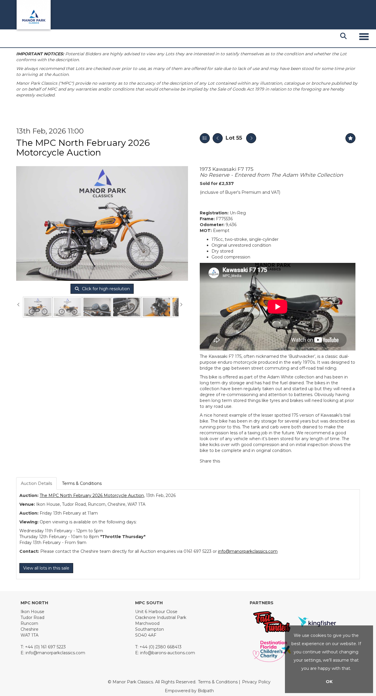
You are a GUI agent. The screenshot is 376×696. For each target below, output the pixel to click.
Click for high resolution (105, 288)
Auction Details (36, 483)
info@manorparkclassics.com (248, 551)
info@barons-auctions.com (167, 652)
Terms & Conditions (82, 483)
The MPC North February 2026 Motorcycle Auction (83, 147)
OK (329, 681)
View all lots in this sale (46, 568)
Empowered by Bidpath (189, 690)
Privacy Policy (256, 682)
